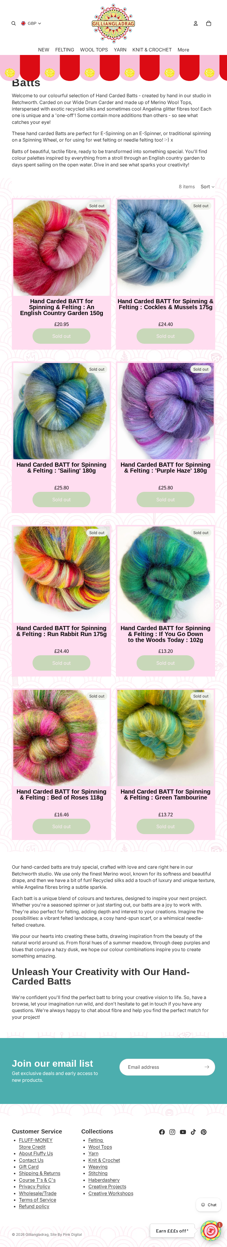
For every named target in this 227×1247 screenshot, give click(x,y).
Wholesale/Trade (37, 1193)
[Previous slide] (22, 247)
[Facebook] (162, 1132)
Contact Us (31, 1160)
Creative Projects (107, 1186)
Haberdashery (104, 1180)
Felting (96, 1140)
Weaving (98, 1167)
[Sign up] (207, 1067)
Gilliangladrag (36, 1234)
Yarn (93, 1153)
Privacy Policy (34, 1186)
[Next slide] (101, 247)
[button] (208, 186)
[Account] (195, 23)
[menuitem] (183, 49)
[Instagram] (172, 1132)
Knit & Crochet (104, 1160)
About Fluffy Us (36, 1153)
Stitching (98, 1173)
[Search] (13, 23)
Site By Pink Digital (66, 1234)
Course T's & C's (37, 1180)
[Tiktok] (193, 1132)
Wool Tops (100, 1147)
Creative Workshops (110, 1193)
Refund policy (34, 1206)
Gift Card (29, 1167)
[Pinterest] (203, 1132)
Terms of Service (37, 1200)
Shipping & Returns (39, 1173)
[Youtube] (183, 1132)
